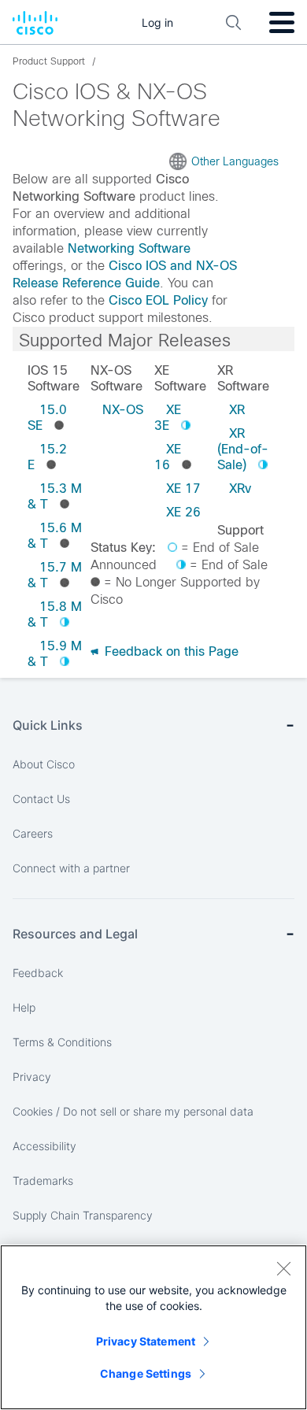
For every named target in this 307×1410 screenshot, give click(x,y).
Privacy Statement (145, 1341)
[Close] (283, 1268)
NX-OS (122, 409)
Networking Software (129, 248)
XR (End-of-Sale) (242, 449)
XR (237, 409)
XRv (240, 488)
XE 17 (183, 488)
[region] (153, 1327)
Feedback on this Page (170, 651)
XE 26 (183, 512)
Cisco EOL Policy (158, 300)
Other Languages (235, 161)
